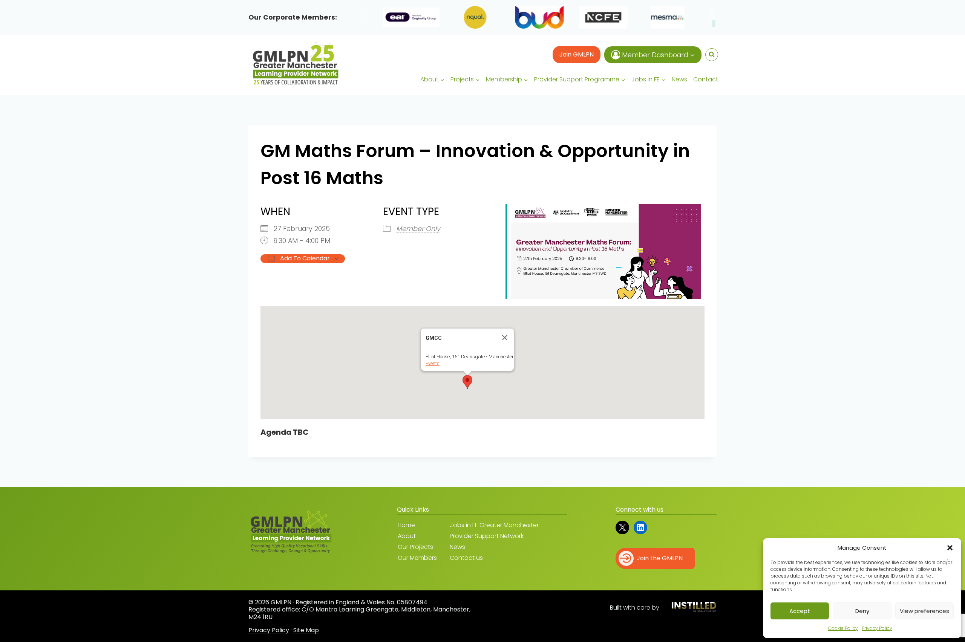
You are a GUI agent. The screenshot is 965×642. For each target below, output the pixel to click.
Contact (705, 79)
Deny (862, 611)
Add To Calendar (304, 258)
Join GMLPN (576, 54)
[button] (950, 548)
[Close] (505, 338)
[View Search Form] (711, 54)
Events (433, 363)
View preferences (924, 611)
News (679, 79)
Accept (799, 611)
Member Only (418, 228)
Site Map (306, 630)
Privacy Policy (877, 628)
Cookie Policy (843, 628)
